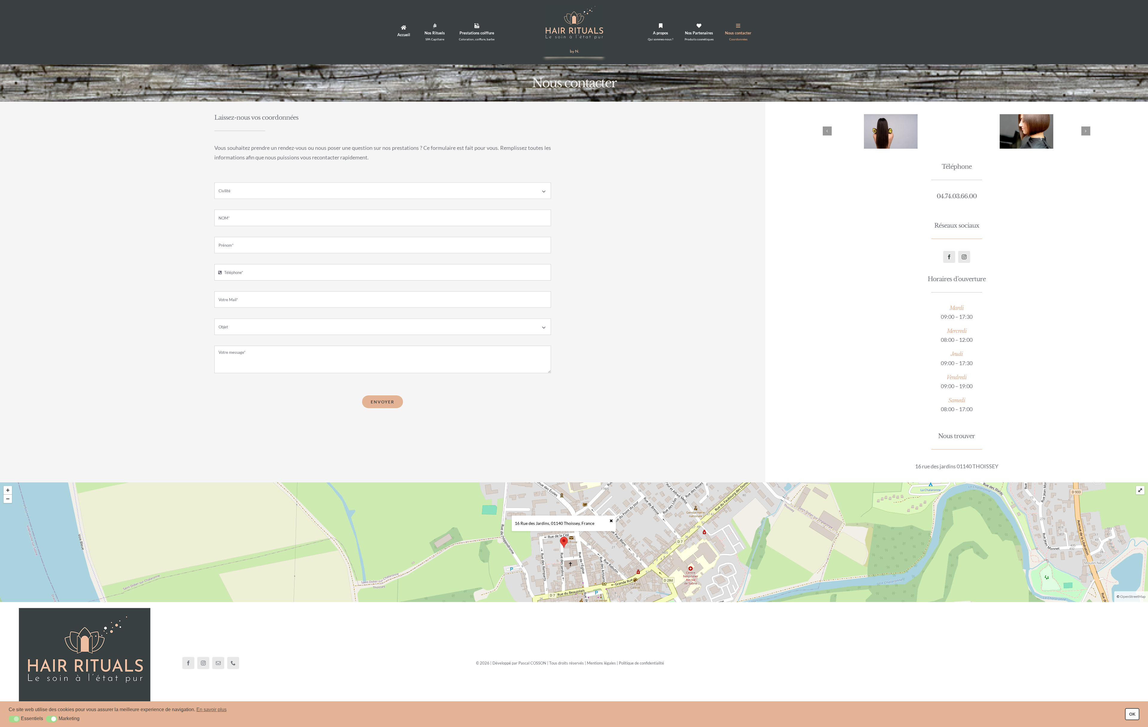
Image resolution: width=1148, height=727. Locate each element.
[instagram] (964, 257)
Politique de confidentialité (641, 663)
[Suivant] (1085, 130)
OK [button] (1132, 714)
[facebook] (949, 257)
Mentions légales (601, 663)
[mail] (218, 663)
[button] (14, 719)
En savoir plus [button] (211, 709)
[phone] (233, 663)
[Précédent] (827, 130)
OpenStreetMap (1133, 596)
